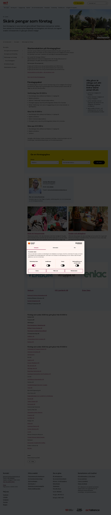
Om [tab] (75, 247)
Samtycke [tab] (36, 247)
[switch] (48, 265)
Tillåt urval (55, 270)
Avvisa (37, 270)
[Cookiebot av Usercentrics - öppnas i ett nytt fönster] (77, 243)
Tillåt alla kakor (74, 270)
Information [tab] (55, 247)
